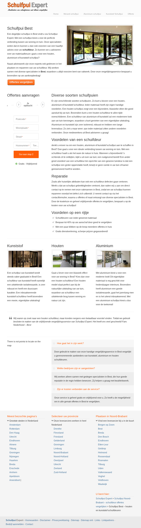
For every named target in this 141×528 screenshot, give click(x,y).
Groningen (14, 452)
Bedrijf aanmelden (15, 524)
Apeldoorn (14, 476)
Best (100, 429)
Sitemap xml (87, 520)
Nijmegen (14, 456)
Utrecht (12, 437)
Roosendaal (104, 456)
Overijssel (58, 460)
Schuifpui (11, 520)
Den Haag (14, 433)
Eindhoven (14, 440)
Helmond (102, 452)
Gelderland (59, 440)
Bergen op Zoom (106, 425)
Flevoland (58, 433)
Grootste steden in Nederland (23, 421)
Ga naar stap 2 (26, 154)
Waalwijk (102, 484)
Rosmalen (103, 460)
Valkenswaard (105, 472)
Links (97, 520)
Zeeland (58, 468)
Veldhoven (103, 480)
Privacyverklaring (60, 520)
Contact (29, 524)
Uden (100, 468)
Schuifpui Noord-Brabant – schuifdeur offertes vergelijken (113, 502)
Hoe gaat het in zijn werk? (70, 343)
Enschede (14, 468)
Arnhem (13, 472)
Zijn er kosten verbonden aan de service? (78, 389)
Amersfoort (14, 480)
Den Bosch (103, 437)
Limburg (58, 448)
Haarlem (13, 460)
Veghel (101, 476)
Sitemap (75, 520)
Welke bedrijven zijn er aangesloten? (76, 368)
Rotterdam (14, 429)
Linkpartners (108, 520)
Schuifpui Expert (27, 6)
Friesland (58, 437)
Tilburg (12, 448)
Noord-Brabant (61, 452)
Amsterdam (15, 425)
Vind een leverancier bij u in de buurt (116, 421)
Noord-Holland (61, 456)
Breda (12, 464)
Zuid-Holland (60, 472)
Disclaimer (45, 520)
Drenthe (58, 429)
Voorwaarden (31, 520)
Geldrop (102, 448)
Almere (12, 444)
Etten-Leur (103, 444)
